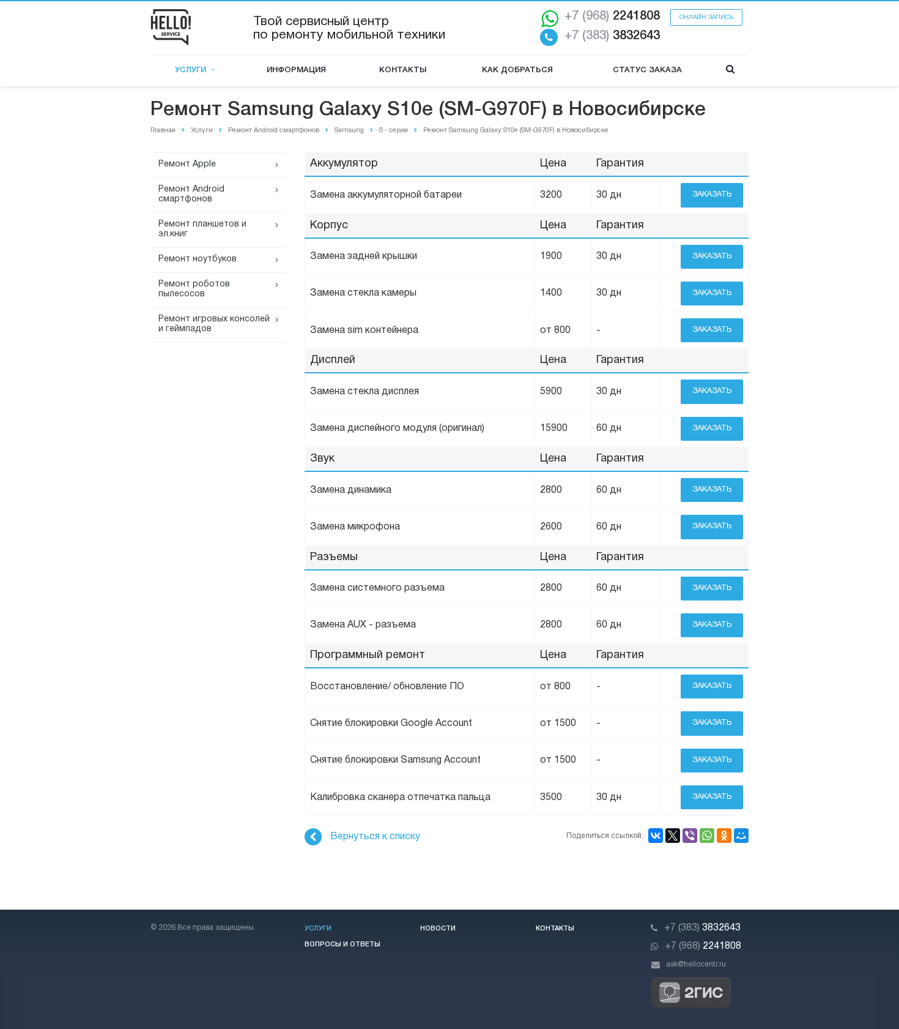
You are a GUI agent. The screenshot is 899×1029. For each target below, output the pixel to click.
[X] (672, 835)
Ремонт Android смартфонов (191, 194)
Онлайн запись (706, 17)
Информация (296, 70)
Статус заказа (647, 70)
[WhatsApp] (707, 835)
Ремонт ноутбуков (197, 259)
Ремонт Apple (187, 164)
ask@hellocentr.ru (696, 964)
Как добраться (517, 70)
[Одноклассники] (724, 835)
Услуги (193, 70)
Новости (438, 929)
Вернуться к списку (375, 837)
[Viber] (690, 835)
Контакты (402, 70)
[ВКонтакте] (655, 835)
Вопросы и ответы (342, 944)
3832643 (612, 36)
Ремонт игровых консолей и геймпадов (214, 324)
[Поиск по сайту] (730, 70)
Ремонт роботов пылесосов (194, 289)
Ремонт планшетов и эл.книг (202, 229)
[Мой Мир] (741, 835)
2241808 (612, 16)
